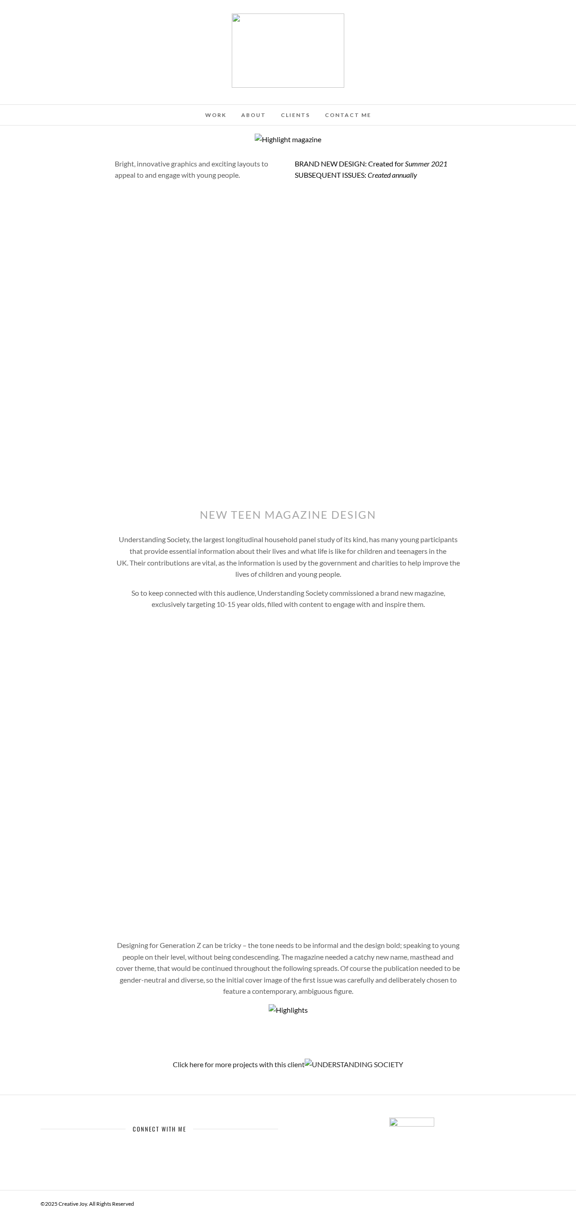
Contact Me (348, 115)
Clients (295, 115)
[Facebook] (142, 1148)
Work (215, 115)
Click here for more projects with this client (239, 1064)
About (253, 115)
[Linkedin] (56, 19)
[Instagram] (68, 19)
